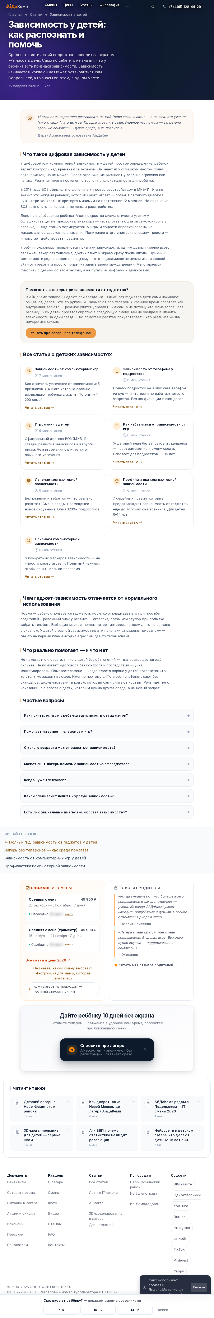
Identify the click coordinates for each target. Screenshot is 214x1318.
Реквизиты (16, 1182)
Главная (15, 14)
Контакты (56, 1245)
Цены (68, 5)
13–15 (134, 1310)
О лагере (55, 1182)
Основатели (17, 1245)
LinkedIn (180, 1238)
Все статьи (98, 1182)
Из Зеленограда (143, 1193)
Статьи (86, 5)
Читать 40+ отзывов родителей (146, 965)
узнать (69, 914)
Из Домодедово (144, 1204)
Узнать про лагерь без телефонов (61, 333)
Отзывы (54, 1224)
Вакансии (15, 1224)
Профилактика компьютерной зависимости (44, 866)
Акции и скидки (21, 1213)
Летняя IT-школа (103, 1192)
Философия (109, 5)
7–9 (61, 1310)
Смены (51, 5)
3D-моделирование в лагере (105, 1216)
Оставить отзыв (21, 1192)
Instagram (182, 1228)
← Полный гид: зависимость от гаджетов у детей (50, 842)
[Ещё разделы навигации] (129, 6)
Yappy (179, 1271)
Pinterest (181, 1260)
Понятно (199, 1287)
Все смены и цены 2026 (46, 960)
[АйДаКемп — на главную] (17, 6)
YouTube (181, 1206)
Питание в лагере (22, 1203)
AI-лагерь (97, 1203)
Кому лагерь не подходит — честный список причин (55, 988)
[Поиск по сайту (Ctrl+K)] (153, 6)
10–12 (98, 1310)
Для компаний (101, 1225)
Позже (162, 1310)
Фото (52, 1203)
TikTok (179, 1249)
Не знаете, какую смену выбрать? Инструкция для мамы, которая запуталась (62, 973)
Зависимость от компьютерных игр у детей (45, 858)
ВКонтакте (183, 1184)
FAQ (51, 1234)
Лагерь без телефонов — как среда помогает (46, 850)
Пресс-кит (16, 1234)
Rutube (179, 1217)
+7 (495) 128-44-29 (184, 7)
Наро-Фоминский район (145, 1184)
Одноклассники (187, 1195)
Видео (53, 1213)
